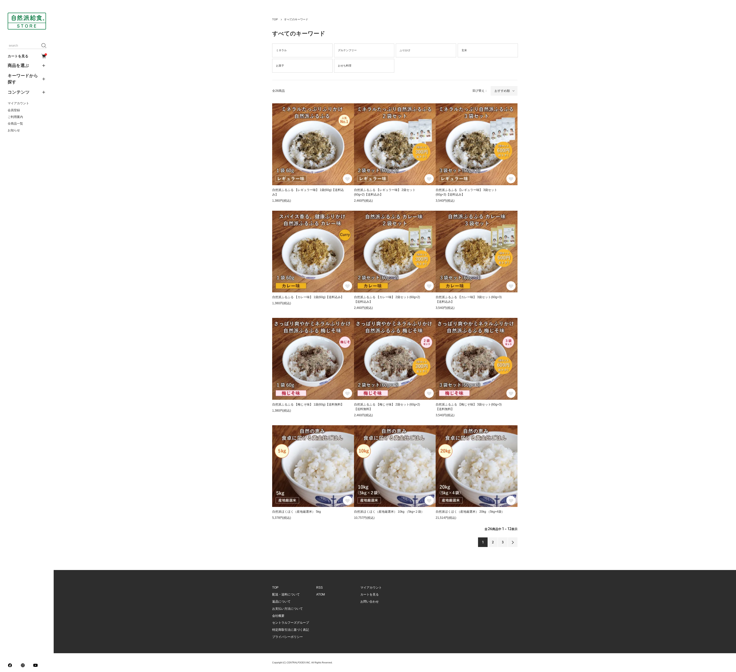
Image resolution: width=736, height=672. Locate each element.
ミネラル (281, 50)
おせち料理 (344, 65)
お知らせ (14, 130)
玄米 (464, 50)
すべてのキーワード (296, 19)
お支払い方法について (287, 608)
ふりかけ (405, 50)
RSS (319, 587)
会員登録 (14, 110)
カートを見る (27, 56)
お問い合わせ (369, 601)
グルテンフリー (347, 50)
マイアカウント (18, 103)
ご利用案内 (15, 116)
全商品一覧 (15, 123)
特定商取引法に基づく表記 (290, 629)
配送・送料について (286, 594)
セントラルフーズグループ (290, 622)
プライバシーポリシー (287, 636)
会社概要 (278, 615)
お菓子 (280, 65)
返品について (281, 601)
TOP (275, 19)
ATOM (320, 594)
